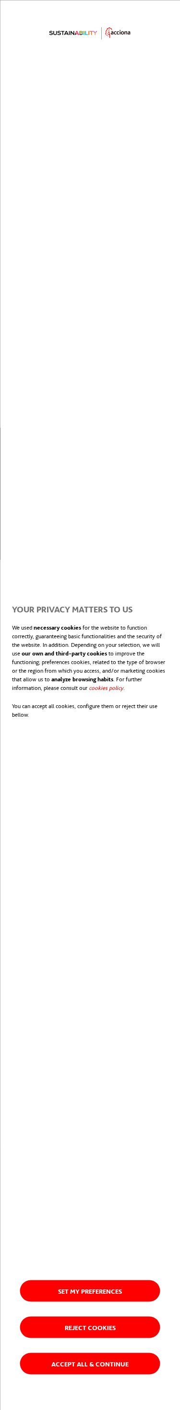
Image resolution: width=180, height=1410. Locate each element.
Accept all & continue (90, 1363)
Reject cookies (90, 1327)
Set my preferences (90, 1291)
